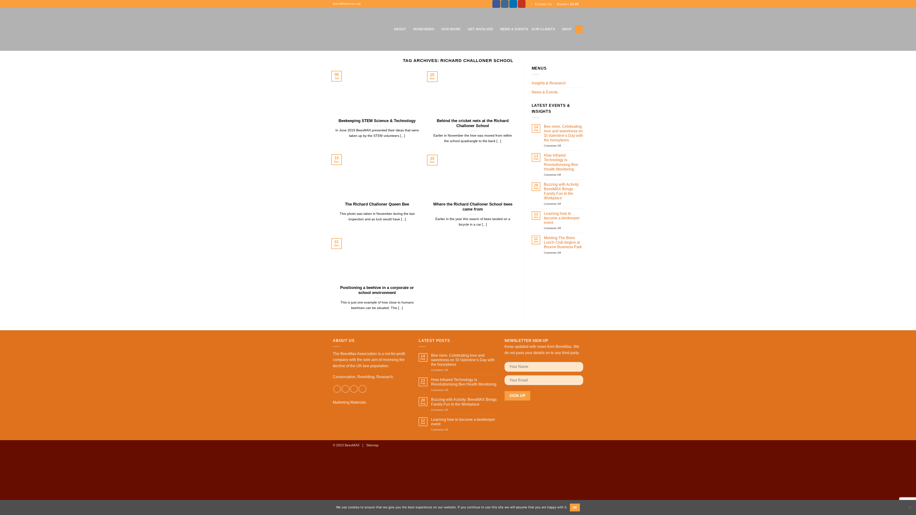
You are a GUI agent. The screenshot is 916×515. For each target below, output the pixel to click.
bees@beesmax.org (346, 3)
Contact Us (543, 4)
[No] (909, 509)
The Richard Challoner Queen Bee (377, 204)
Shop (567, 29)
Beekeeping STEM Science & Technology (377, 120)
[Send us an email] (354, 389)
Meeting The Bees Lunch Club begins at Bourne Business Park (563, 242)
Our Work (451, 29)
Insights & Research (549, 83)
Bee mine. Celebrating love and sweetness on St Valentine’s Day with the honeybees (563, 133)
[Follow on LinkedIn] (513, 4)
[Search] (579, 29)
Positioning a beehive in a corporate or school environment (377, 290)
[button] (570, 4)
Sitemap (372, 445)
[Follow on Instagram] (505, 4)
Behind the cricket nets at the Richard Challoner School (473, 123)
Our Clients (543, 29)
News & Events (514, 29)
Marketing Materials (349, 402)
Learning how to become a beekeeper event (562, 218)
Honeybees (423, 29)
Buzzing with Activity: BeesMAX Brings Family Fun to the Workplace (561, 191)
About (400, 29)
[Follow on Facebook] (496, 4)
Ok (574, 507)
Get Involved (480, 29)
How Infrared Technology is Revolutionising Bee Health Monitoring (561, 162)
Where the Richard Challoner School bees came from (472, 207)
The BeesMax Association (355, 354)
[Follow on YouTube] (522, 4)
